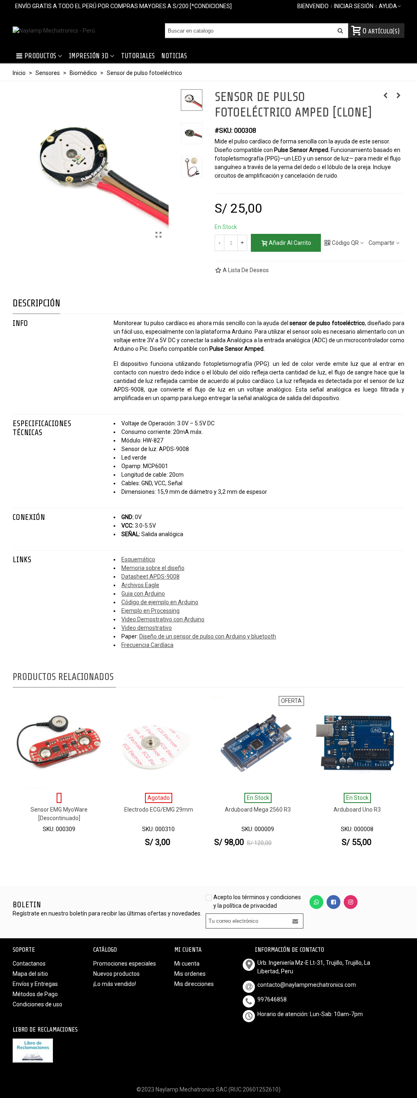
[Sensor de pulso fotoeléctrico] (158, 235)
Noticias (174, 56)
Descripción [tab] (36, 303)
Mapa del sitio (30, 973)
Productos (40, 56)
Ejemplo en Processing (150, 610)
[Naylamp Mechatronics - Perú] (57, 30)
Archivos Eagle (140, 585)
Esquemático (138, 559)
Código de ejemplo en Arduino (159, 602)
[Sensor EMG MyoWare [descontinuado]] (59, 742)
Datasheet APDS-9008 (150, 576)
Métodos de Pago (35, 994)
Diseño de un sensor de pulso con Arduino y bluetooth (207, 636)
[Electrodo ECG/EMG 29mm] (398, 95)
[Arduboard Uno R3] (357, 742)
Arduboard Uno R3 (357, 809)
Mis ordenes (190, 973)
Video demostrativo (146, 628)
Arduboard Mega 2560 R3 (258, 809)
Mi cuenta (187, 963)
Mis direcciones (194, 984)
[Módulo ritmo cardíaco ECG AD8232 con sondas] (385, 95)
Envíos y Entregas (35, 984)
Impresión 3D (88, 56)
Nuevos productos (116, 973)
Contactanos (29, 963)
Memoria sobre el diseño (152, 568)
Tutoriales (138, 56)
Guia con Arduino (143, 593)
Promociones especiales (124, 963)
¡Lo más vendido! (114, 984)
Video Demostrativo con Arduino (162, 619)
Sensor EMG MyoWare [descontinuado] (59, 813)
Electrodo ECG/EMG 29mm (158, 809)
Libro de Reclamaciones (45, 1029)
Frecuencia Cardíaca (147, 645)
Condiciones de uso (37, 1004)
